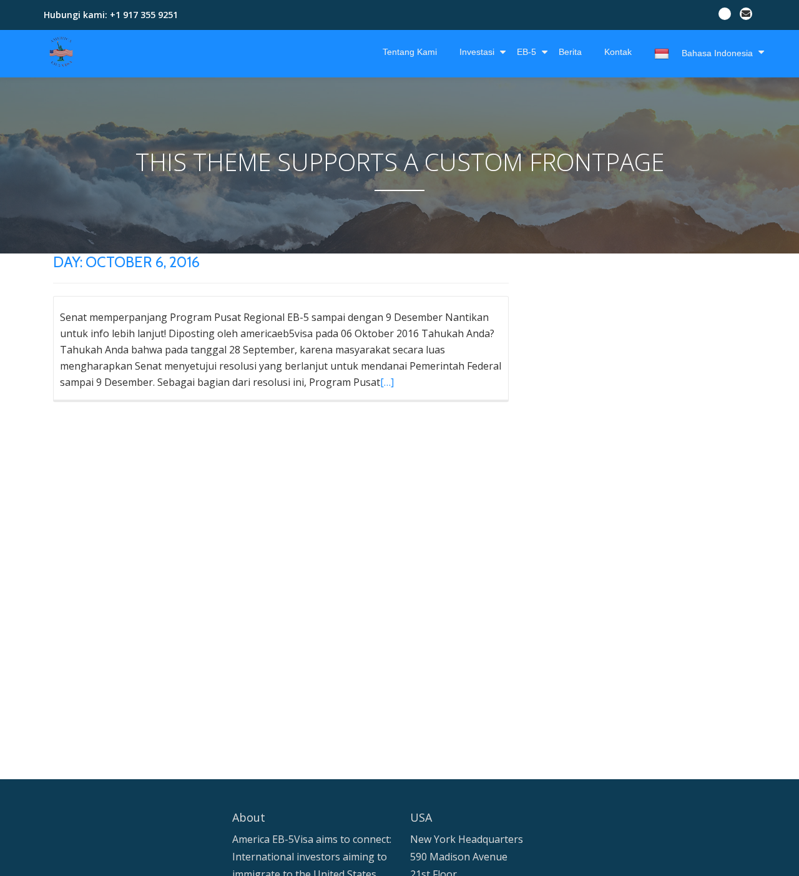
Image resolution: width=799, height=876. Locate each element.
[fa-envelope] (746, 16)
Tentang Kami (410, 52)
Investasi (476, 52)
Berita (570, 52)
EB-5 (526, 52)
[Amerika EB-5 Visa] (63, 52)
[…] (387, 382)
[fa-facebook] (724, 16)
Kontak (618, 52)
